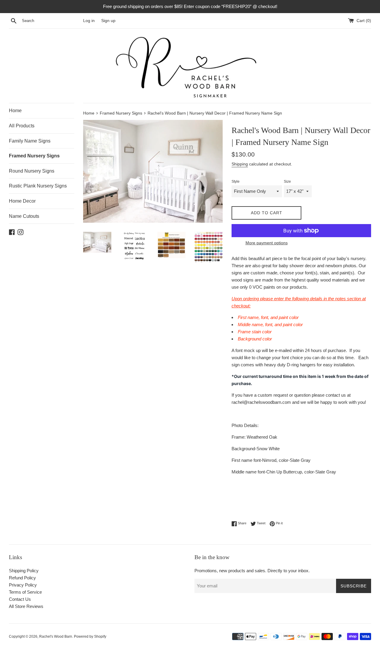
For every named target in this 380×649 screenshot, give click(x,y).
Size (287, 181)
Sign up (108, 20)
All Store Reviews (26, 606)
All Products (21, 125)
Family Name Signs (29, 140)
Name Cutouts (24, 216)
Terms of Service (25, 592)
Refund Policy (22, 577)
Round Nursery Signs (31, 170)
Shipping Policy (24, 570)
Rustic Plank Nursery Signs (38, 185)
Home (15, 110)
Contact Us (20, 599)
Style (236, 181)
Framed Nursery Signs (34, 155)
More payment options (267, 242)
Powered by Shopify (90, 636)
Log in (89, 20)
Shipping (240, 164)
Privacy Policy (23, 584)
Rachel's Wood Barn (55, 636)
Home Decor (22, 201)
